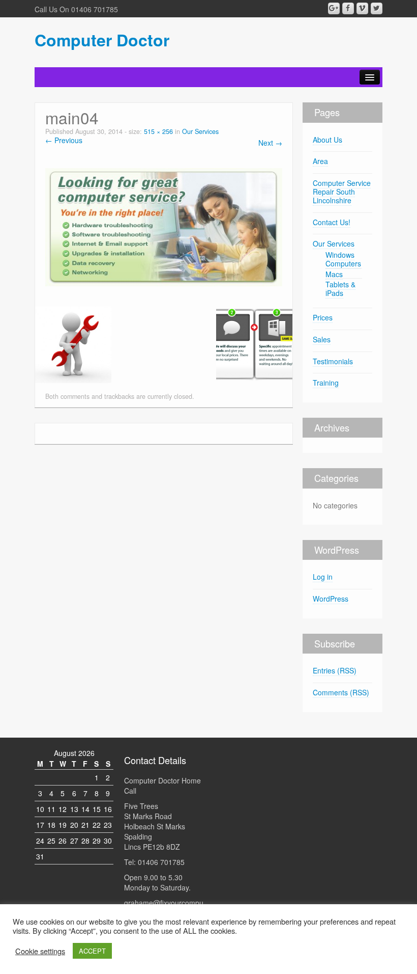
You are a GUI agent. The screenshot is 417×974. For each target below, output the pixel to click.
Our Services (200, 131)
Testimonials (333, 361)
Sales (322, 339)
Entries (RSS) (334, 670)
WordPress (330, 598)
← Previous (63, 140)
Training (326, 382)
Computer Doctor (102, 39)
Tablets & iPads (340, 288)
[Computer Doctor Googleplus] (334, 8)
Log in (323, 577)
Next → (270, 143)
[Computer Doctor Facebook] (348, 8)
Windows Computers (343, 259)
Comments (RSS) (341, 692)
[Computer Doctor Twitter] (376, 8)
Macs (334, 274)
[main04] (163, 226)
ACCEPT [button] (92, 951)
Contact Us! (331, 222)
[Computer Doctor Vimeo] (362, 8)
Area (320, 161)
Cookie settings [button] (40, 951)
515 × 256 (158, 131)
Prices (323, 317)
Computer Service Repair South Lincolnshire (342, 191)
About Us (327, 139)
